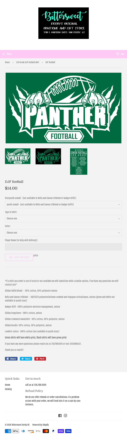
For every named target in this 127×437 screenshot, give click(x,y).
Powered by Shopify (40, 424)
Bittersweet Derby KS (20, 424)
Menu (9, 54)
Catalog (8, 389)
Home (7, 62)
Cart (122, 54)
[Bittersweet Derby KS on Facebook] (60, 416)
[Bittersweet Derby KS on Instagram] (65, 416)
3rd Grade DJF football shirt (27, 62)
